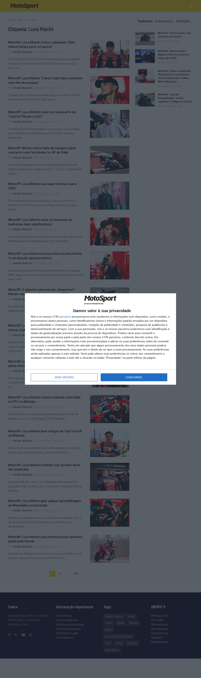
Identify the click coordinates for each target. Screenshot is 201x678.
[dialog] (100, 339)
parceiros (65, 316)
